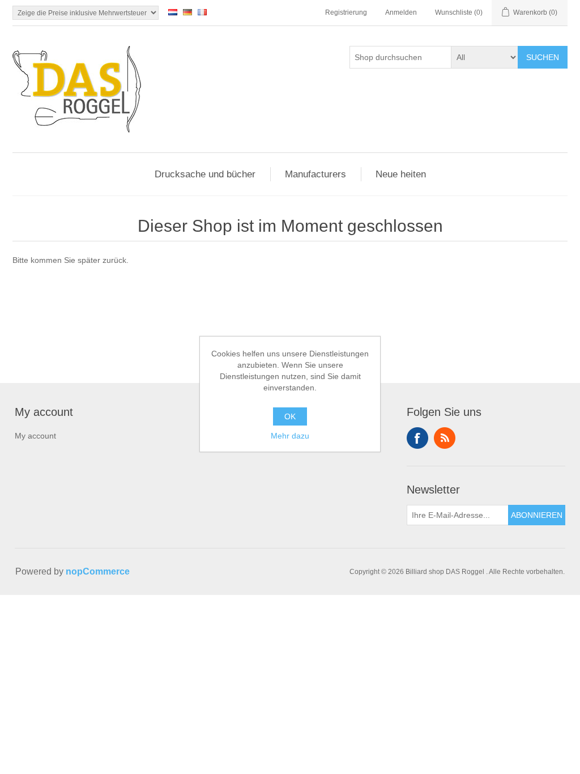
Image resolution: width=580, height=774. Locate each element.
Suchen (542, 57)
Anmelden (401, 12)
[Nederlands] (173, 12)
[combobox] (400, 57)
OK (290, 416)
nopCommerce (98, 571)
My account (35, 435)
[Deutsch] (187, 12)
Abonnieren (536, 515)
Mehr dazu (290, 435)
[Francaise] (202, 12)
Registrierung (346, 12)
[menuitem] (44, 440)
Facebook (417, 438)
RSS (444, 438)
